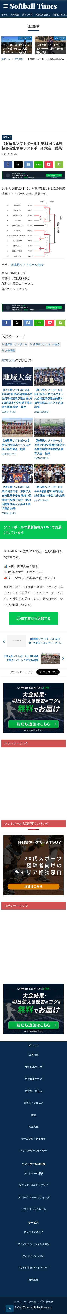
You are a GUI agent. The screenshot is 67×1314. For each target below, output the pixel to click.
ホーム (4, 15)
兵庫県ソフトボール (16, 344)
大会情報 (10, 350)
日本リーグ (27, 15)
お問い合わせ (45, 1301)
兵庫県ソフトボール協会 (27, 264)
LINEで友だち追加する (33, 618)
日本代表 (15, 15)
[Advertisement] (33, 96)
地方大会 (7, 137)
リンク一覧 (30, 1301)
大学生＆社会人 (43, 15)
